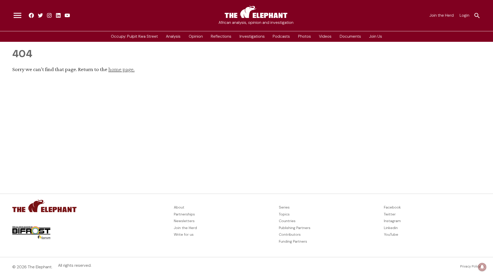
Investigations (252, 36)
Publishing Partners (294, 227)
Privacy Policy (470, 266)
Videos (325, 36)
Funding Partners (293, 241)
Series (284, 207)
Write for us (184, 234)
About (179, 207)
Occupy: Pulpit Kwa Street (134, 36)
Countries (287, 221)
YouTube (391, 234)
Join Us (375, 36)
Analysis (173, 36)
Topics (284, 214)
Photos (304, 36)
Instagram (392, 221)
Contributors (290, 234)
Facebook (392, 207)
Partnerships (184, 214)
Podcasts (281, 36)
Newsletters (184, 221)
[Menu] (17, 16)
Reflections (221, 36)
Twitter (390, 214)
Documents (350, 36)
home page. (121, 69)
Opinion (196, 36)
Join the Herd (441, 15)
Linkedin (391, 227)
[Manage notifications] (482, 267)
